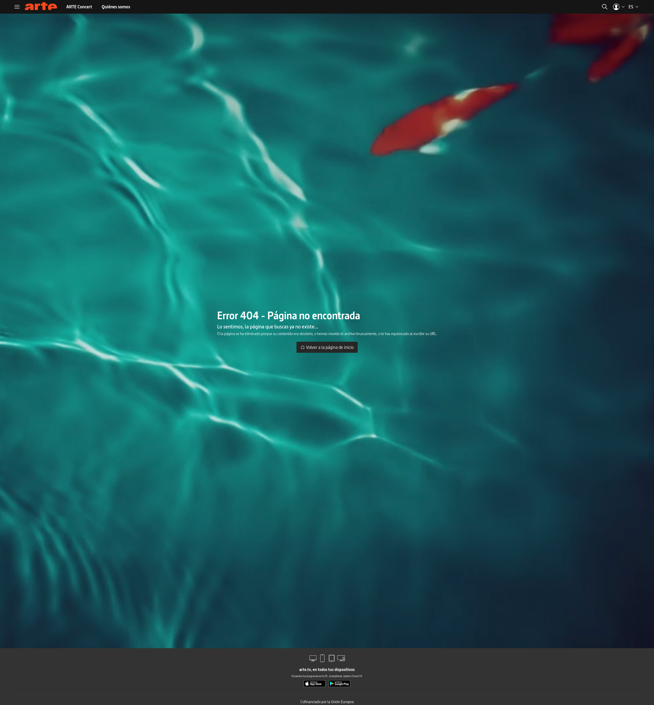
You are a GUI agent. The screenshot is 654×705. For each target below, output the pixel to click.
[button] (565, 6)
